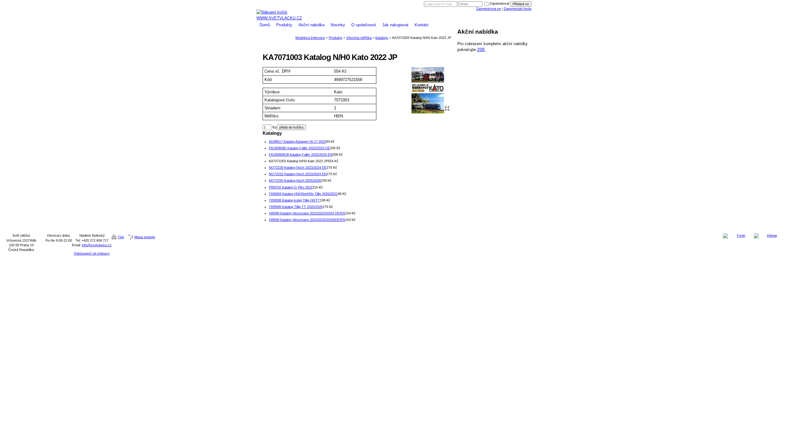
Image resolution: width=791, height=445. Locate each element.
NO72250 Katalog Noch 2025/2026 (295, 180)
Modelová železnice (395, 7)
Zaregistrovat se (488, 9)
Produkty (284, 25)
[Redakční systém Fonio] (738, 235)
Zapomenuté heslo (517, 9)
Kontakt (422, 25)
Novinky (338, 25)
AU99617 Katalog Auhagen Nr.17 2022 (297, 141)
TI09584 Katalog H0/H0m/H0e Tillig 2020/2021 (303, 194)
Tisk (121, 237)
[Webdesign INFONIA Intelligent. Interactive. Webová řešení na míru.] (769, 235)
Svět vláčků (395, 2)
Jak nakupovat (395, 25)
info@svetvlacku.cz (97, 245)
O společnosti (363, 25)
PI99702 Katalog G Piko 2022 (291, 187)
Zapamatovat (499, 3)
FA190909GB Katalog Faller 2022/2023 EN (300, 154)
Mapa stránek (144, 237)
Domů (265, 25)
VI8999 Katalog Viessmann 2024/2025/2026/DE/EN (307, 220)
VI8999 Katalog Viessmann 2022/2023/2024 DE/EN (307, 213)
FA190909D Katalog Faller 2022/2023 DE (299, 148)
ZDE (481, 49)
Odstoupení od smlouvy (92, 253)
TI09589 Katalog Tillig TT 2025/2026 (296, 207)
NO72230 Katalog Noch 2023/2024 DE (298, 167)
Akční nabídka (311, 25)
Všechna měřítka (359, 38)
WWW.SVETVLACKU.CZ (279, 18)
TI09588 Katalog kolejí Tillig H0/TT (294, 200)
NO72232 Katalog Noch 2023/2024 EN (298, 174)
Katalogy (381, 38)
